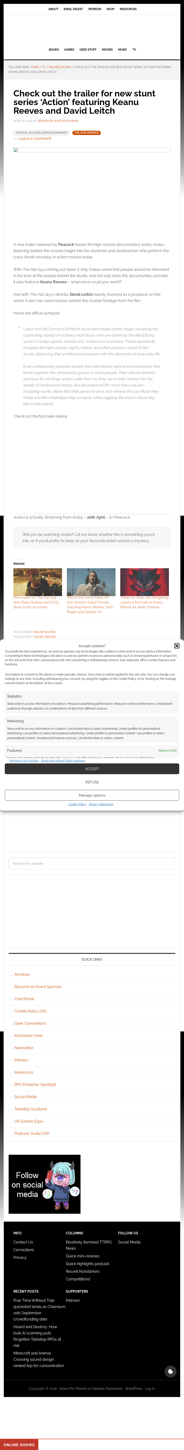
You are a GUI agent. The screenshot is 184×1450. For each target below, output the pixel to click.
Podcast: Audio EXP (31, 1133)
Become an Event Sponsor (38, 986)
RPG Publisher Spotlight (35, 1084)
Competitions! (78, 1279)
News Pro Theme (72, 1389)
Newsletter (24, 1048)
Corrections (23, 1250)
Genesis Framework (107, 1389)
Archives (22, 974)
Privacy (20, 1257)
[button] (176, 645)
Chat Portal (24, 999)
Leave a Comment (35, 138)
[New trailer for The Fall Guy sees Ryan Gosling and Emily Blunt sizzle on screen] (37, 582)
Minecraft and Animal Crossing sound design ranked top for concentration (38, 1359)
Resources (23, 1072)
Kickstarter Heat (28, 1035)
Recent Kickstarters (83, 1271)
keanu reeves (45, 637)
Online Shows (44, 632)
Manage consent (171, 1372)
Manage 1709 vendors (24, 760)
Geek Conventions (30, 1023)
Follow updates (86, 132)
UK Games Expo (28, 1121)
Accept (92, 769)
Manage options (92, 795)
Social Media (25, 1097)
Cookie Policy (77, 804)
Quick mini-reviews (82, 1256)
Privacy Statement (101, 804)
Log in (150, 1389)
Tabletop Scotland (30, 1109)
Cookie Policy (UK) (30, 1011)
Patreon (21, 1060)
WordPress (134, 1389)
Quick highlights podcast (87, 1263)
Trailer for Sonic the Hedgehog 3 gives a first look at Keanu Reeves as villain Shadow (144, 602)
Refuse (92, 782)
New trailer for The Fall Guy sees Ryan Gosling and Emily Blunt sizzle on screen (36, 602)
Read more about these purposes (63, 760)
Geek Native (92, 30)
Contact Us (23, 1242)
